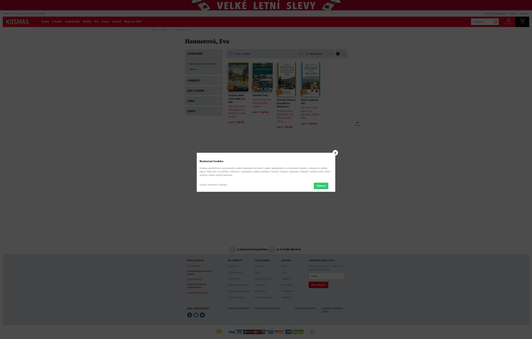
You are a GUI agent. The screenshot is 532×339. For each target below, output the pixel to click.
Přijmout (321, 185)
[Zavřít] (335, 153)
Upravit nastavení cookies (213, 184)
